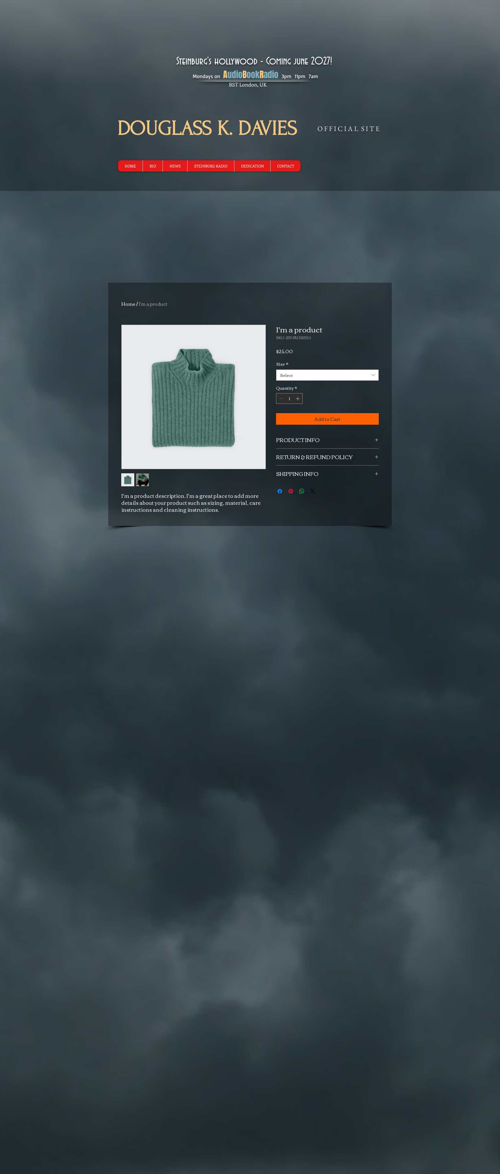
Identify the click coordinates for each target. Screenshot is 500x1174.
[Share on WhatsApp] (301, 491)
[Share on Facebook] (279, 491)
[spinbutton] (289, 398)
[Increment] (298, 398)
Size (282, 364)
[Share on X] (312, 491)
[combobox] (327, 375)
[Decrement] (280, 398)
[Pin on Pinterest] (290, 491)
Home (128, 303)
